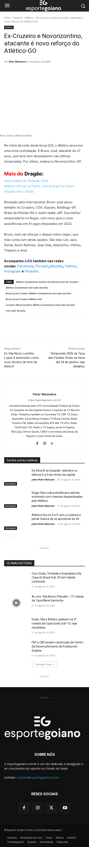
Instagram (12, 271)
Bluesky (56, 266)
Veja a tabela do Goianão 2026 (26, 181)
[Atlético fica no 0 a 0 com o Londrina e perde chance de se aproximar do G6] (16, 521)
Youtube (31, 271)
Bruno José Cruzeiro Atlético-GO (24, 299)
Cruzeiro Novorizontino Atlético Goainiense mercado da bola (40, 304)
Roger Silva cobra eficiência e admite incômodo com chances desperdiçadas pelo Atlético (57, 496)
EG (30, 261)
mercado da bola (15, 310)
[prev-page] (6, 536)
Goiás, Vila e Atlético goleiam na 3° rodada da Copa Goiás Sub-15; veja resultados (54, 623)
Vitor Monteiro (17, 61)
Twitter (70, 266)
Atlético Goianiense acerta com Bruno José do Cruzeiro (47, 281)
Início (7, 18)
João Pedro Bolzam (43, 479)
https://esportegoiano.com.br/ (44, 400)
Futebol (17, 18)
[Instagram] (44, 442)
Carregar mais (43, 664)
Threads (42, 266)
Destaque (10, 483)
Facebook (25, 266)
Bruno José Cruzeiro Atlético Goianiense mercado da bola (38, 293)
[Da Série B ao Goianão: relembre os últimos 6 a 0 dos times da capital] (16, 477)
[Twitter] (51, 442)
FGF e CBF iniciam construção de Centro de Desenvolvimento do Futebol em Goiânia (57, 646)
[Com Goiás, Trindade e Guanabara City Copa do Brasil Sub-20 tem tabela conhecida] (16, 580)
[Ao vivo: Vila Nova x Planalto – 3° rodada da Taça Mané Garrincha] (16, 603)
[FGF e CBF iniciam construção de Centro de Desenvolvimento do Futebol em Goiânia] (16, 648)
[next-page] (13, 536)
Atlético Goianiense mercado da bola (27, 287)
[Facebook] (37, 442)
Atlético (29, 18)
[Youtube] (65, 808)
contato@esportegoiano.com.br (38, 777)
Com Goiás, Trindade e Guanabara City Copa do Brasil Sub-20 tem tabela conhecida (57, 577)
